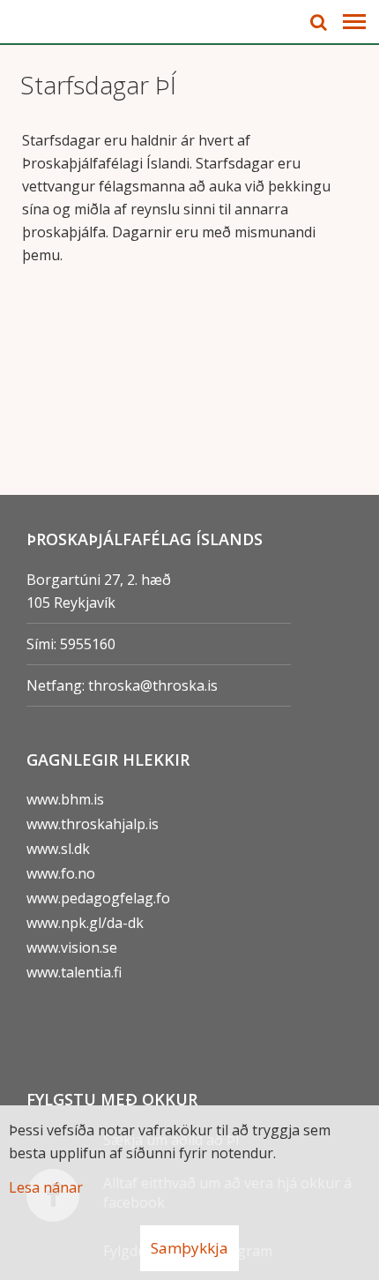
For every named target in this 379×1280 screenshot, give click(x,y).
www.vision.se (71, 947)
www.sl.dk (58, 848)
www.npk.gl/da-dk (85, 922)
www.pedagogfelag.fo (98, 898)
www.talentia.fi (74, 972)
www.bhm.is (65, 799)
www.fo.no (60, 873)
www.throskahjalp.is (92, 824)
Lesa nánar (46, 1187)
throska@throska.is (153, 685)
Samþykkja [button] (189, 1248)
